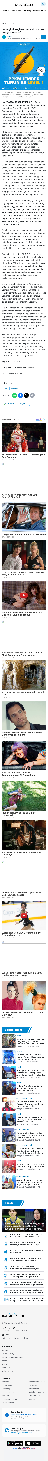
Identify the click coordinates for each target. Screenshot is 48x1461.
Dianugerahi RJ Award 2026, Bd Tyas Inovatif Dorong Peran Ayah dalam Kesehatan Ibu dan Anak (30, 1073)
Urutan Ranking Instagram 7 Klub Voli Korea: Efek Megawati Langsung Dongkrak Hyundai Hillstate (27, 1236)
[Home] (3, 23)
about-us (6, 1367)
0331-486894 (7, 1331)
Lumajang (6, 1388)
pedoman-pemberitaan (12, 1357)
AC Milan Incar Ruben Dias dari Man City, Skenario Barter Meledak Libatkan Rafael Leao (30, 1150)
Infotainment (34, 1388)
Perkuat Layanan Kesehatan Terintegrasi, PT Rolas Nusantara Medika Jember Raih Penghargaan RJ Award (31, 1120)
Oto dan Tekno (35, 1395)
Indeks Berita (7, 1371)
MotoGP (32, 1399)
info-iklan (6, 1364)
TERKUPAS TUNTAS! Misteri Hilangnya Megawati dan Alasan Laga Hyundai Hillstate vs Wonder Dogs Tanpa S (26, 1284)
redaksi (5, 1350)
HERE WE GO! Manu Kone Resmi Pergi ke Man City (26, 1251)
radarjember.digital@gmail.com (15, 1338)
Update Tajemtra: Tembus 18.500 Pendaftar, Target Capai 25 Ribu (31, 1165)
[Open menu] (3, 4)
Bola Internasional (24, 1098)
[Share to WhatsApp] (14, 395)
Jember (10, 23)
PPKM (5, 389)
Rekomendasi (34, 1385)
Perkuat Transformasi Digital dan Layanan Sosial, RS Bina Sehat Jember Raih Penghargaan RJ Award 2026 (29, 1089)
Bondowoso (7, 1385)
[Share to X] (26, 395)
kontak (5, 1361)
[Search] (43, 4)
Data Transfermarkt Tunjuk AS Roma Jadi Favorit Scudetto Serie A (26, 1259)
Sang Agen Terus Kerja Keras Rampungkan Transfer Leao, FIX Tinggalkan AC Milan (24, 1268)
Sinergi (19, 1051)
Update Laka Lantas (37, 1382)
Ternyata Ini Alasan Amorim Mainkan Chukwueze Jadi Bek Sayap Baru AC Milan (29, 1103)
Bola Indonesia (8, 1402)
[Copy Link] (32, 395)
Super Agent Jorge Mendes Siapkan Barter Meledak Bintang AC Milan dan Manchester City (27, 1292)
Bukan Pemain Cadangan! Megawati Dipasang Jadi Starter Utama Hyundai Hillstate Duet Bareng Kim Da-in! (24, 1227)
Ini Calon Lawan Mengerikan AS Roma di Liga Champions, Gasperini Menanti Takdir (27, 1300)
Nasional (5, 1395)
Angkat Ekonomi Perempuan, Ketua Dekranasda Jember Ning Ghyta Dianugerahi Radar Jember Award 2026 (30, 1183)
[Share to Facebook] (20, 395)
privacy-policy (8, 1354)
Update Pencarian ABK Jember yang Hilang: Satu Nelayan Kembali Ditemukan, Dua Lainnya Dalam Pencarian (31, 1042)
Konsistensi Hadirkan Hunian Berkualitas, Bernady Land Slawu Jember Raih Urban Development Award (31, 1136)
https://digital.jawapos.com (21, 1433)
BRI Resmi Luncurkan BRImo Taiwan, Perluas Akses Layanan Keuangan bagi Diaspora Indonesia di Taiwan (30, 1058)
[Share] (43, 37)
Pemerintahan (22, 1129)
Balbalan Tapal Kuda (37, 1392)
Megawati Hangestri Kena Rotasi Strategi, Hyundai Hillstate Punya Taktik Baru (25, 1244)
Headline (14, 389)
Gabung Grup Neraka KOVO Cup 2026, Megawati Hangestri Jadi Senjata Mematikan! (25, 1276)
